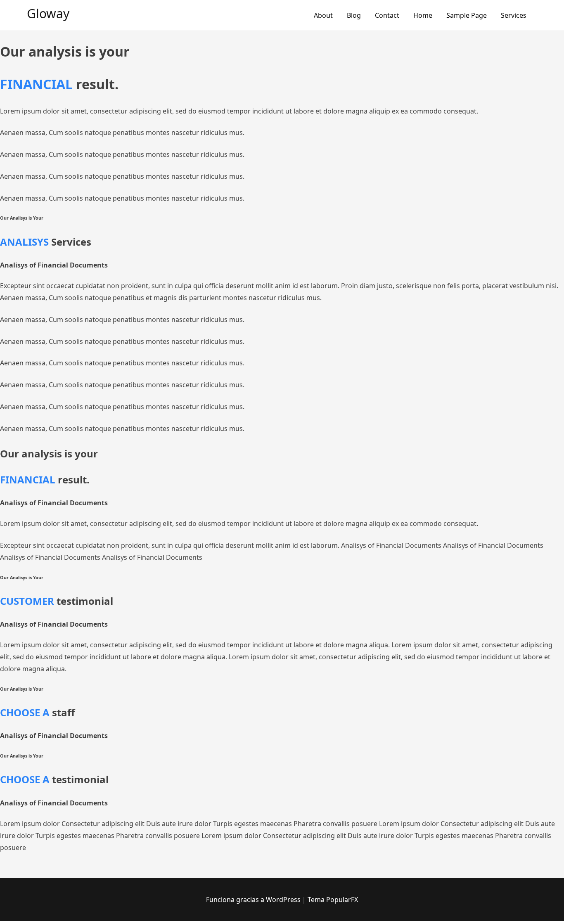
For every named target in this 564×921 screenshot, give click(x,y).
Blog (354, 15)
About (323, 15)
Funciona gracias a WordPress (254, 899)
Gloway (48, 13)
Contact (387, 15)
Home (422, 15)
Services (513, 15)
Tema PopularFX (333, 899)
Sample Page (466, 15)
